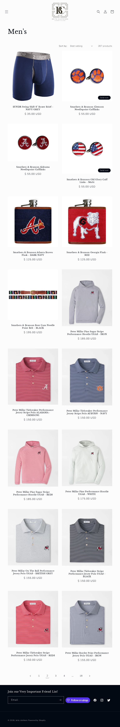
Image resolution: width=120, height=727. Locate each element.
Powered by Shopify (37, 720)
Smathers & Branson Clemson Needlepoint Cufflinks (87, 108)
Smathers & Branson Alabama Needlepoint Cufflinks (33, 168)
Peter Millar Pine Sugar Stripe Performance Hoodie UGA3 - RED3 (33, 493)
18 (81, 675)
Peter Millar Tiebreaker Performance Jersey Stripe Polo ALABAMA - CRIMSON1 (33, 413)
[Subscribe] (60, 700)
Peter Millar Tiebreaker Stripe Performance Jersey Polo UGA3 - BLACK (87, 574)
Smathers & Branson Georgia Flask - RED (87, 253)
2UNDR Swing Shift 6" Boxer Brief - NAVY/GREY (33, 108)
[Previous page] (30, 675)
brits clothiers (22, 720)
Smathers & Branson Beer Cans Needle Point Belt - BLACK (33, 326)
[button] (6, 11)
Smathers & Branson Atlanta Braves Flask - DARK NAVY (33, 253)
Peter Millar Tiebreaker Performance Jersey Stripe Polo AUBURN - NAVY (87, 412)
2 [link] (47, 675)
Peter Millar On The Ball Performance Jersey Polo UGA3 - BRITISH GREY (33, 572)
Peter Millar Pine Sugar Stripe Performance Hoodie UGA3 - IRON (87, 333)
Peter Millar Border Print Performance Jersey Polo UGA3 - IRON (87, 654)
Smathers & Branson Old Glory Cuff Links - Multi (87, 181)
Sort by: (63, 46)
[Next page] (89, 675)
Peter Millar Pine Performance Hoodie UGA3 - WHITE (87, 493)
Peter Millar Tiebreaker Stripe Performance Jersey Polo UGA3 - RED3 (33, 654)
